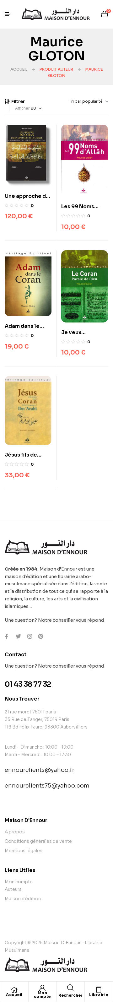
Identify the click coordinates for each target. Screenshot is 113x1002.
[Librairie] (98, 990)
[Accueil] (14, 990)
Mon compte (42, 994)
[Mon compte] (42, 988)
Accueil (18, 69)
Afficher (22, 108)
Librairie (98, 994)
